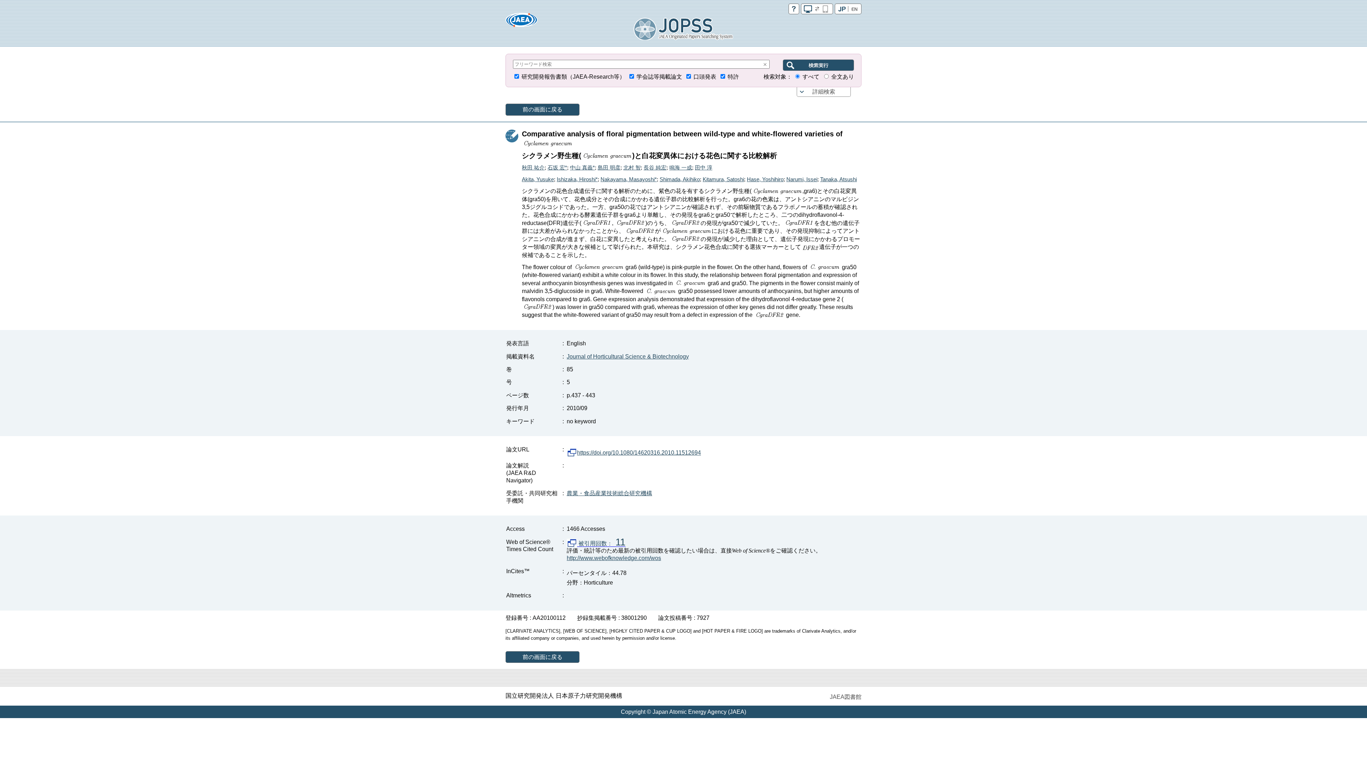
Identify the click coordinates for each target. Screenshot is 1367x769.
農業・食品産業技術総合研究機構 (609, 493)
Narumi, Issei (801, 179)
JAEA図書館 (845, 697)
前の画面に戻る (542, 109)
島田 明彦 (609, 167)
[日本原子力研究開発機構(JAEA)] (522, 22)
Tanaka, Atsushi (838, 179)
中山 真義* (582, 167)
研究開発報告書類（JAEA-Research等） (573, 77)
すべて (810, 77)
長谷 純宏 (655, 167)
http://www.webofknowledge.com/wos (614, 558)
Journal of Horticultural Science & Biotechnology (628, 357)
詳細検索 (823, 92)
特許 (733, 77)
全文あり (842, 77)
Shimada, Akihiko (680, 179)
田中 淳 (703, 167)
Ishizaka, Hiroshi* (577, 179)
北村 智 (632, 167)
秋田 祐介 (533, 167)
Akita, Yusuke (538, 179)
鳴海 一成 (680, 167)
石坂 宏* (557, 167)
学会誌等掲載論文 (659, 77)
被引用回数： (601, 543)
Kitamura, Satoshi (723, 179)
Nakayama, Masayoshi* (629, 179)
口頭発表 (704, 77)
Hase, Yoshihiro (765, 179)
